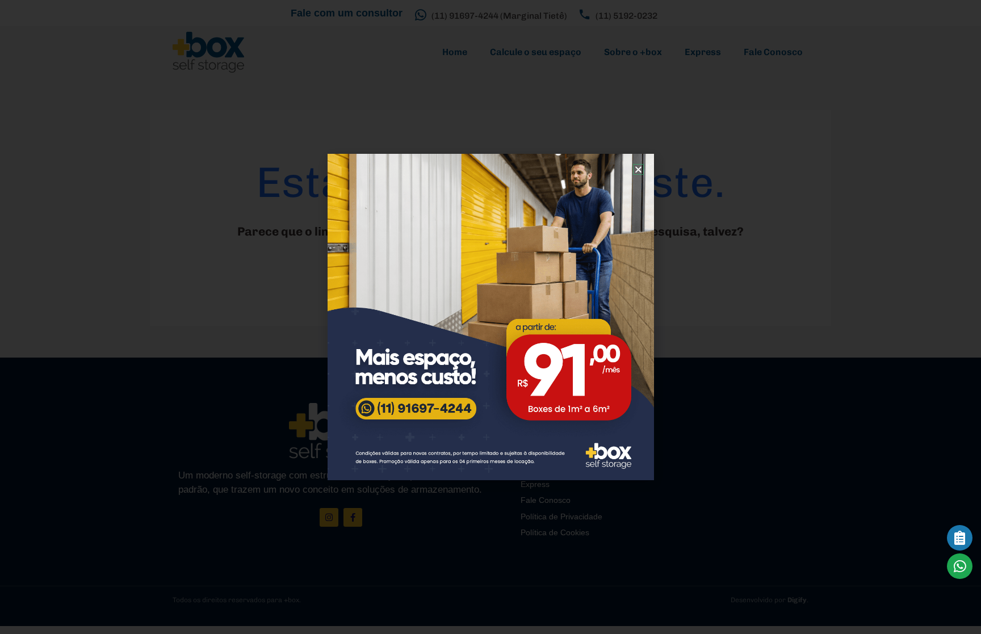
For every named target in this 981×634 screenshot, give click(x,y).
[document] (490, 317)
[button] (638, 169)
